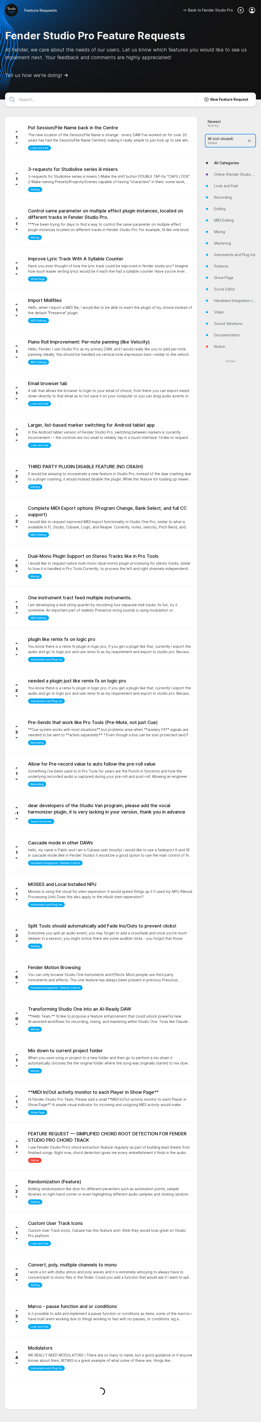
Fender (230, 361)
